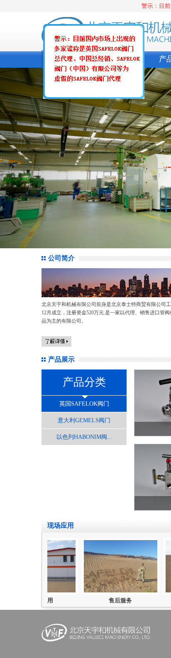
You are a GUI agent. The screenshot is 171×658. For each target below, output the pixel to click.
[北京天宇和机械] (91, 64)
